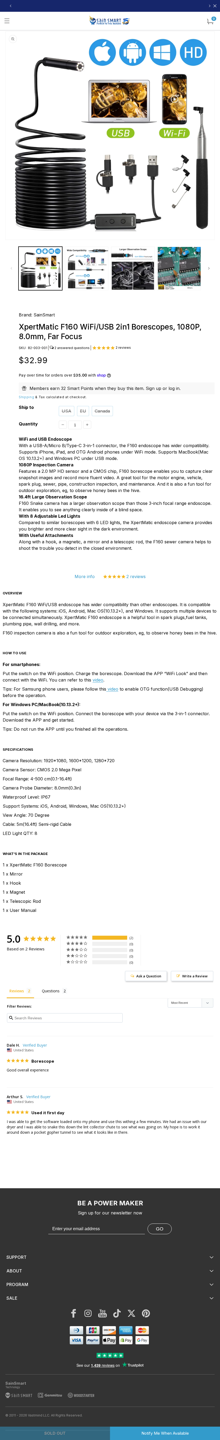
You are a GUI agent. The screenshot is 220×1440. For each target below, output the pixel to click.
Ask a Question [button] (148, 976)
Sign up (153, 388)
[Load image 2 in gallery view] (87, 268)
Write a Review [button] (195, 976)
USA (66, 411)
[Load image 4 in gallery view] (179, 268)
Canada (102, 411)
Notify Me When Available (165, 1433)
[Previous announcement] (10, 6)
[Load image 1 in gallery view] (40, 268)
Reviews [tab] (16, 990)
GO (159, 1229)
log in (173, 388)
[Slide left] (11, 268)
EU (83, 411)
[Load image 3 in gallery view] (133, 268)
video (98, 680)
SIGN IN (149, 6)
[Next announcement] (209, 6)
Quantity (28, 424)
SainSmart (44, 315)
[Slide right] (209, 268)
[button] (7, 21)
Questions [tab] (51, 990)
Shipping (26, 397)
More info (85, 576)
